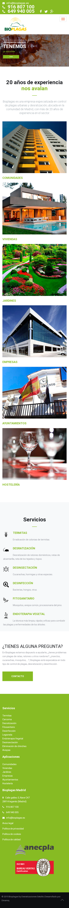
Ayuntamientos (14, 423)
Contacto (17, 676)
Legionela (7, 734)
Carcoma (7, 719)
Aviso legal (7, 823)
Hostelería (11, 484)
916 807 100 (21, 7)
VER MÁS (11, 56)
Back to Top (62, 900)
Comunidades (12, 177)
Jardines (9, 300)
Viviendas (9, 239)
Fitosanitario (23, 598)
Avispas (6, 750)
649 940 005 (21, 11)
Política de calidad (11, 839)
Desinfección (23, 583)
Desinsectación (25, 567)
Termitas (20, 532)
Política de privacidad (13, 828)
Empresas (9, 362)
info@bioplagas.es (17, 3)
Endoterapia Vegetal (29, 614)
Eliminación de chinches (14, 746)
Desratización (24, 548)
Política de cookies (11, 834)
